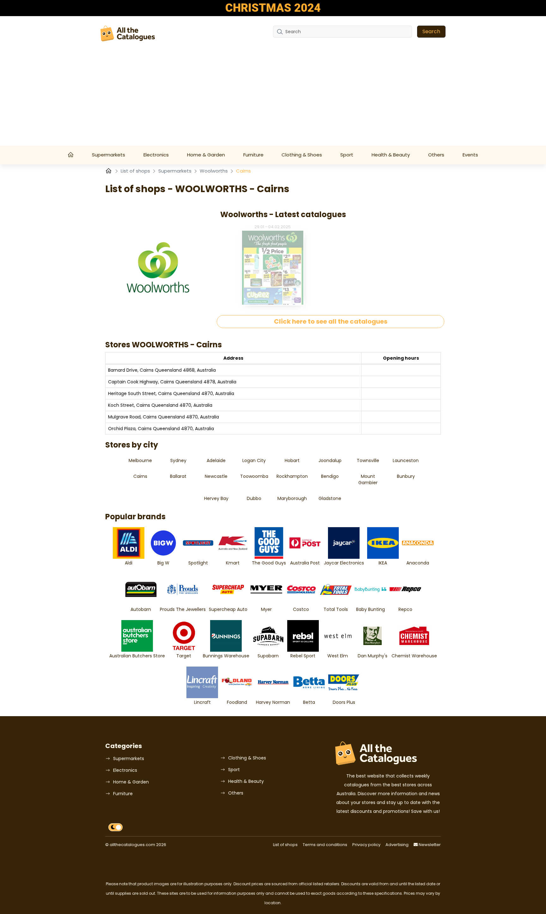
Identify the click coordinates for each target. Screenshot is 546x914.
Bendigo (330, 476)
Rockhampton (292, 476)
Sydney (178, 460)
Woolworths (214, 171)
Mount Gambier (368, 479)
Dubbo (254, 498)
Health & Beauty (391, 154)
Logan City (254, 460)
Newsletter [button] (429, 845)
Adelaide (216, 460)
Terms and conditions (325, 845)
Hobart (292, 460)
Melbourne (140, 460)
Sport (346, 154)
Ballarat (178, 476)
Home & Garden (206, 154)
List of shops (136, 171)
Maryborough (292, 498)
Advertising (397, 845)
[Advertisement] (273, 98)
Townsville (368, 460)
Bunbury (406, 476)
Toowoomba (254, 476)
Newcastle (216, 476)
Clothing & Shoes (302, 154)
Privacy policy (366, 845)
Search (431, 31)
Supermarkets (108, 154)
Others (436, 154)
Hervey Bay (216, 498)
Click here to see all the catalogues (330, 321)
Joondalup (330, 460)
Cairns (140, 476)
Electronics (156, 154)
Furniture (253, 154)
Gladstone (329, 498)
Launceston (406, 460)
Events (470, 154)
